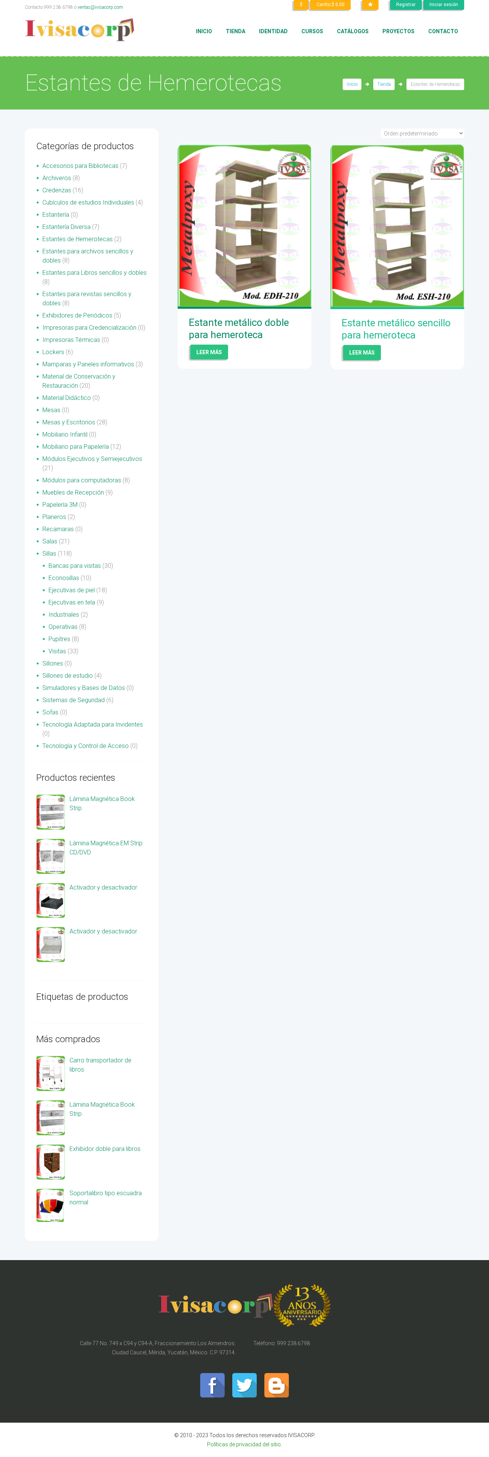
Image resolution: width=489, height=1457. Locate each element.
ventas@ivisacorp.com (100, 7)
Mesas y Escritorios (68, 422)
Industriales (64, 614)
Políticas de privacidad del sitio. (244, 1444)
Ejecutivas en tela (72, 602)
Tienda (235, 31)
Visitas (57, 651)
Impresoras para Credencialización (89, 327)
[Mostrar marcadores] (370, 5)
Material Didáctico (66, 397)
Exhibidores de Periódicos (77, 315)
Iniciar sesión (443, 4)
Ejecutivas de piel (72, 590)
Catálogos (353, 31)
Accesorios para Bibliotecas (80, 165)
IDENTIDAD (273, 31)
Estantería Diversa (66, 226)
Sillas (49, 553)
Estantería (55, 214)
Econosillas (64, 578)
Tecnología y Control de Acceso (85, 745)
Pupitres (59, 639)
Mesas (51, 410)
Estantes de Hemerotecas (77, 239)
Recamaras (58, 529)
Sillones (52, 663)
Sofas (50, 712)
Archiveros (56, 178)
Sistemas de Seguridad (73, 700)
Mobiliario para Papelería (75, 446)
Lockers (53, 352)
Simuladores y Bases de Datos (83, 687)
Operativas (63, 626)
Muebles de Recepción (73, 492)
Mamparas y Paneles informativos (88, 364)
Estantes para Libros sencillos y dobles (94, 272)
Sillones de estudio (67, 675)
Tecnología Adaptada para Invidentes (92, 724)
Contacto (443, 31)
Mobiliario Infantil (64, 434)
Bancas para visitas (75, 565)
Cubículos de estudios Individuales (88, 202)
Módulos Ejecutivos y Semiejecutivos (92, 459)
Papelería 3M (60, 504)
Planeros (54, 517)
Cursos (312, 31)
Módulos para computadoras (81, 480)
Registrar (406, 4)
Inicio (204, 31)
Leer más (209, 352)
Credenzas (56, 190)
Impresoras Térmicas (71, 339)
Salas (49, 541)
